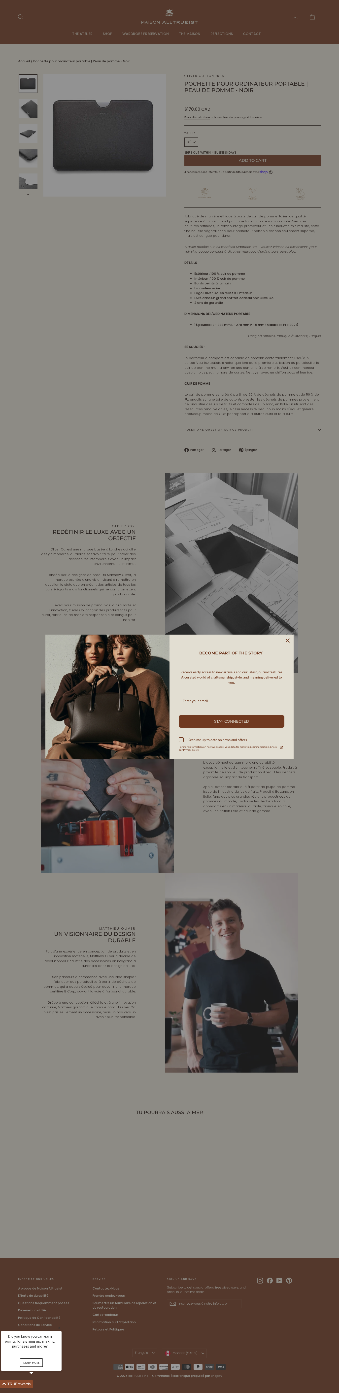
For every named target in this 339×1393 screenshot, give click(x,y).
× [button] (59, 1327)
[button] (37, 1384)
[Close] (288, 640)
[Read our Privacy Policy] (281, 747)
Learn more (31, 1362)
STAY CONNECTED (231, 721)
